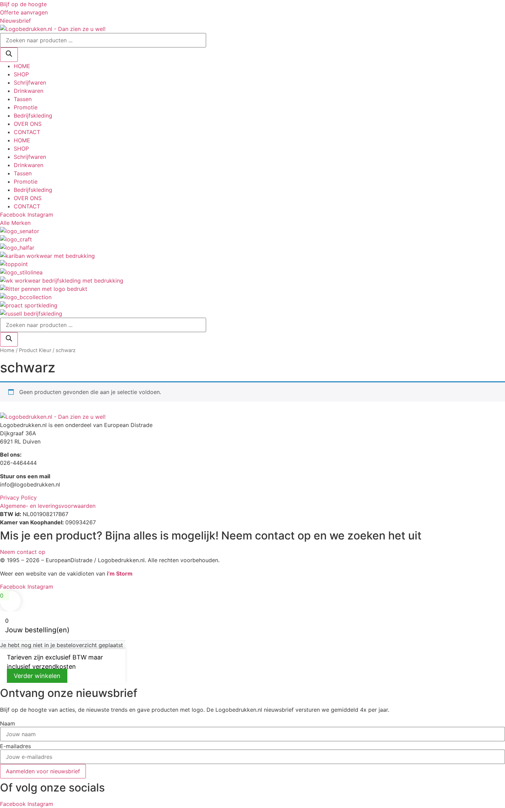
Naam (7, 723)
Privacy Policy (18, 497)
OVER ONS (28, 123)
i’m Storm (120, 573)
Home (7, 350)
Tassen (23, 99)
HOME (22, 66)
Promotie (25, 107)
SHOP (21, 74)
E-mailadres (15, 746)
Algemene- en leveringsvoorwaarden (48, 505)
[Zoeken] (9, 54)
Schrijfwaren (30, 82)
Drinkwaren (28, 90)
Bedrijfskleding (33, 115)
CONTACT (27, 132)
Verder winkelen (37, 675)
